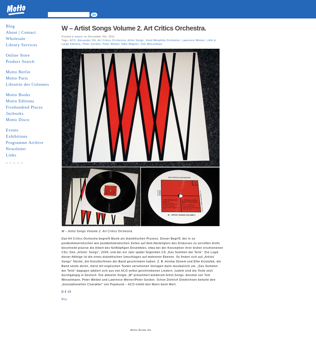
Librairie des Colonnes (27, 84)
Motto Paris (17, 78)
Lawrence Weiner (193, 40)
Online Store (18, 55)
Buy (64, 299)
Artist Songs (135, 40)
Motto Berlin (18, 72)
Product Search (20, 61)
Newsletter (16, 148)
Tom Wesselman (151, 44)
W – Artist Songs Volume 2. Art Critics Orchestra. (134, 28)
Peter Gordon (92, 44)
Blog (10, 26)
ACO (73, 40)
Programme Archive (24, 142)
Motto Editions (20, 101)
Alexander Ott (86, 40)
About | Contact (21, 32)
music (79, 36)
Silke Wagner (130, 44)
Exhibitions (17, 136)
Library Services (21, 45)
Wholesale (15, 38)
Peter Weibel (110, 44)
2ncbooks (15, 113)
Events (12, 130)
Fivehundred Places (24, 107)
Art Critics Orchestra (112, 40)
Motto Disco (17, 119)
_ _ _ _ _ (14, 161)
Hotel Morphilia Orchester (163, 40)
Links (11, 155)
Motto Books (18, 94)
